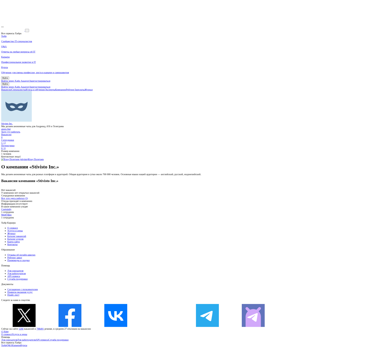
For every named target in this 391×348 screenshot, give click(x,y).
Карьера (16, 345)
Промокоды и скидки (18, 260)
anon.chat (6, 129)
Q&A (9, 345)
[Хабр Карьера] (13, 30)
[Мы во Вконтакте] (116, 326)
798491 (40, 329)
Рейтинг (70, 89)
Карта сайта (13, 241)
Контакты (12, 244)
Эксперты (50, 89)
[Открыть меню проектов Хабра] (2, 26)
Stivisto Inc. (7, 123)
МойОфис (6, 215)
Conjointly (6, 209)
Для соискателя (15, 270)
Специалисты (18, 89)
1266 (21, 329)
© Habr (5, 331)
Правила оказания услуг (20, 292)
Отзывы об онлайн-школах (21, 255)
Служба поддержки (17, 279)
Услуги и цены (15, 230)
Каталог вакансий (16, 236)
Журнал (89, 89)
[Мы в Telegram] (207, 326)
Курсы (23, 345)
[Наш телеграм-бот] (253, 326)
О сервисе (12, 228)
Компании (60, 89)
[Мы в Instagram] (162, 326)
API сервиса (13, 276)
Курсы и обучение (35, 89)
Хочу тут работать (10, 132)
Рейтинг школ (14, 257)
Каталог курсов (15, 239)
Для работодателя (16, 273)
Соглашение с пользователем (22, 289)
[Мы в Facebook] (70, 326)
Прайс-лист (13, 295)
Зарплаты (80, 89)
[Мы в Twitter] (24, 326)
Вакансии (6, 89)
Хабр (4, 345)
